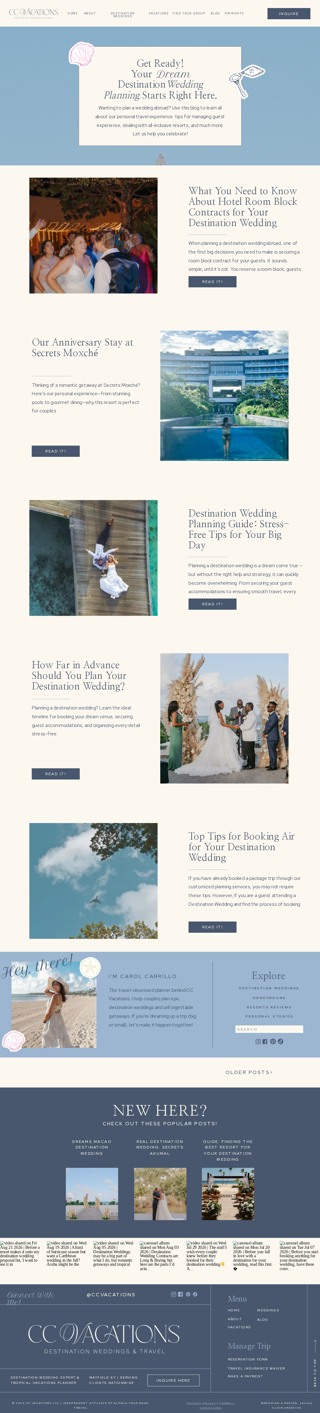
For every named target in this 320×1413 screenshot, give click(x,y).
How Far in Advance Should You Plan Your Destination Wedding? (79, 675)
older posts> (250, 1072)
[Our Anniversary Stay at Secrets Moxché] (224, 396)
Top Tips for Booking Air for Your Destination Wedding (241, 847)
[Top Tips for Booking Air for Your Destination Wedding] (93, 881)
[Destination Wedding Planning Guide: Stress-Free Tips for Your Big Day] (93, 558)
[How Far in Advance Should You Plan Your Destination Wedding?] (224, 718)
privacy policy (201, 1403)
